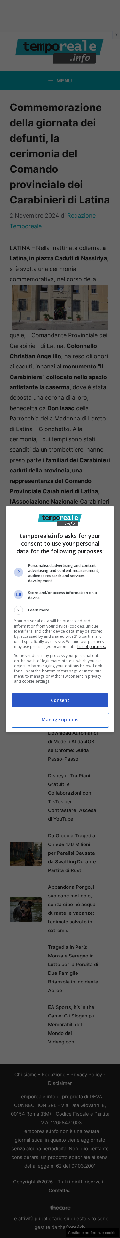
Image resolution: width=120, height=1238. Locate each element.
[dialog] (60, 619)
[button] (60, 610)
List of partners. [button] (91, 646)
